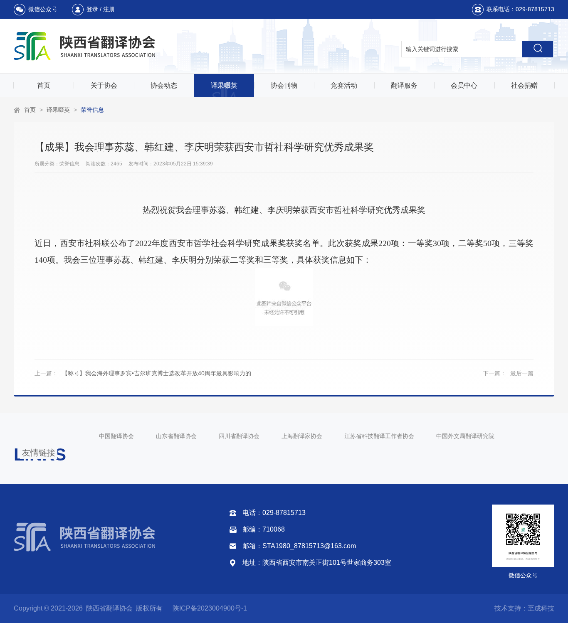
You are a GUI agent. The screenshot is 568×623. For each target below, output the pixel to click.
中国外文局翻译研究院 (465, 436)
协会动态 (164, 85)
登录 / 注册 (100, 9)
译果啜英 (224, 85)
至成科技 (541, 608)
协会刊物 (284, 85)
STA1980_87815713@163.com (309, 545)
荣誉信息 (92, 109)
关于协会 (104, 85)
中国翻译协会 (116, 436)
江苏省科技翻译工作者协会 (379, 436)
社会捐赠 (524, 85)
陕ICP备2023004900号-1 (210, 608)
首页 (43, 85)
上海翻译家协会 (302, 436)
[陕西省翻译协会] (85, 46)
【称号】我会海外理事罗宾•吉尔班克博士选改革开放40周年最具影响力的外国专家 (168, 373)
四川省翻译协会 (239, 436)
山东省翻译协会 (176, 436)
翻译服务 (404, 85)
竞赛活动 (344, 85)
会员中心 (464, 85)
